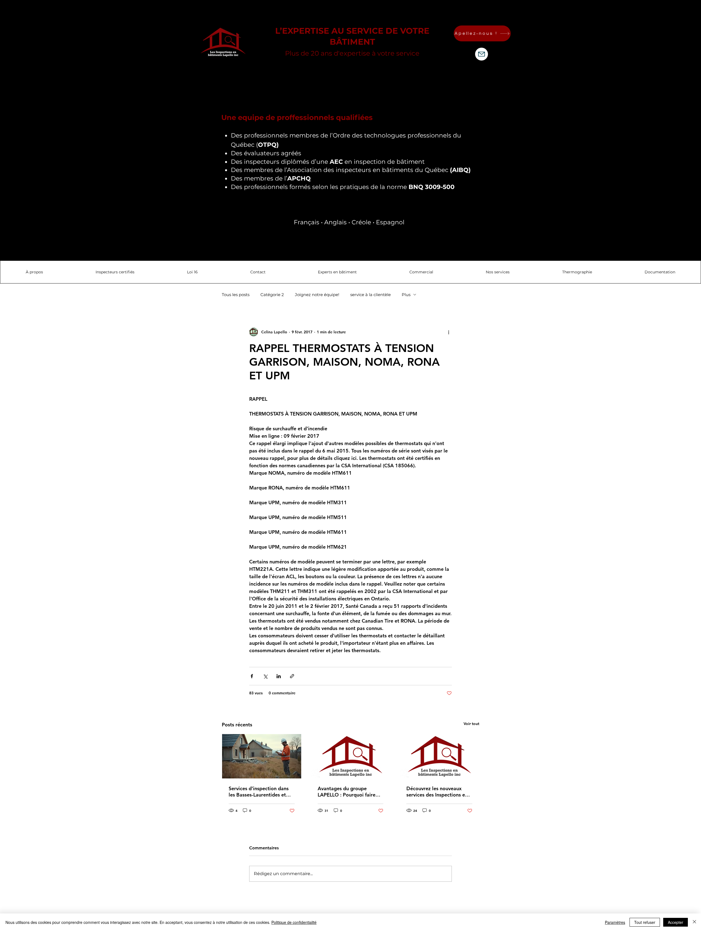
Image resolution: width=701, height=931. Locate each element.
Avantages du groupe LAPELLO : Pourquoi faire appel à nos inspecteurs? (346, 791)
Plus (406, 294)
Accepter (675, 922)
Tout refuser (644, 922)
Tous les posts (235, 294)
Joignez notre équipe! (317, 294)
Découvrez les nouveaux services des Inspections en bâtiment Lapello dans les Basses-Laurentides (437, 791)
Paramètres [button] (615, 922)
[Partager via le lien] (292, 676)
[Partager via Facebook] (251, 676)
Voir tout (471, 723)
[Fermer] (694, 922)
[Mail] (481, 54)
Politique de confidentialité (294, 922)
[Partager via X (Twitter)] (265, 676)
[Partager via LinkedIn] (278, 676)
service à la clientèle (370, 294)
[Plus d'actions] (448, 332)
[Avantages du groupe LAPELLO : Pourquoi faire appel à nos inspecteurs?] (350, 756)
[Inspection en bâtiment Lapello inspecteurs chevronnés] (439, 756)
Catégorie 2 (272, 294)
